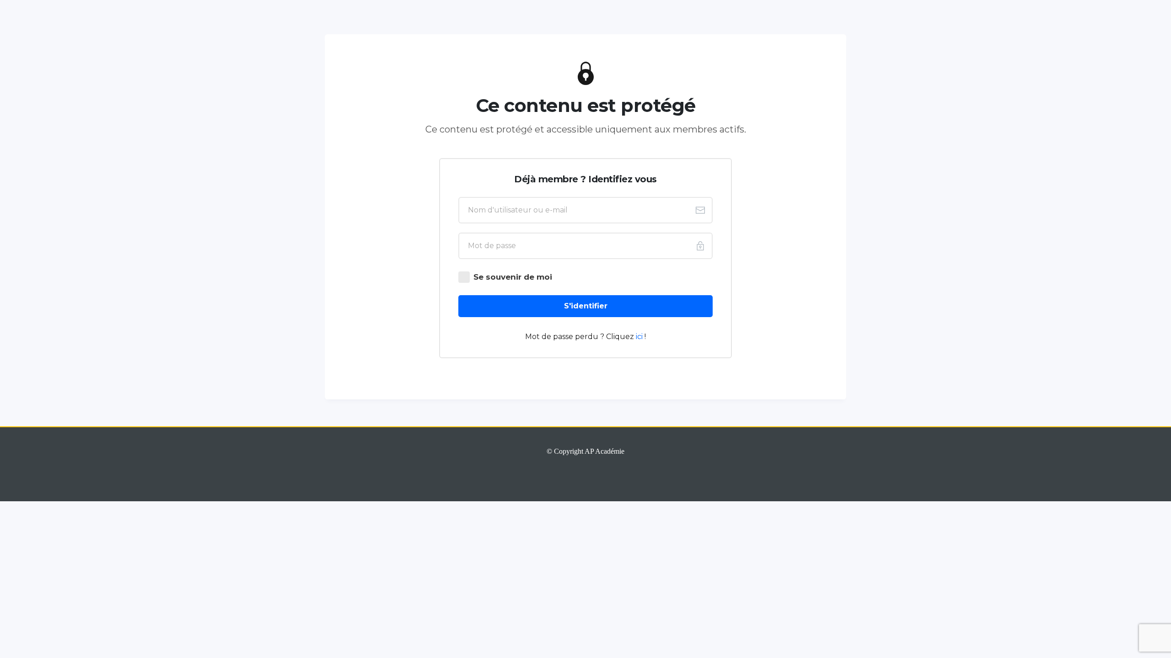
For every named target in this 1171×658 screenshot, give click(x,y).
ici (640, 336)
